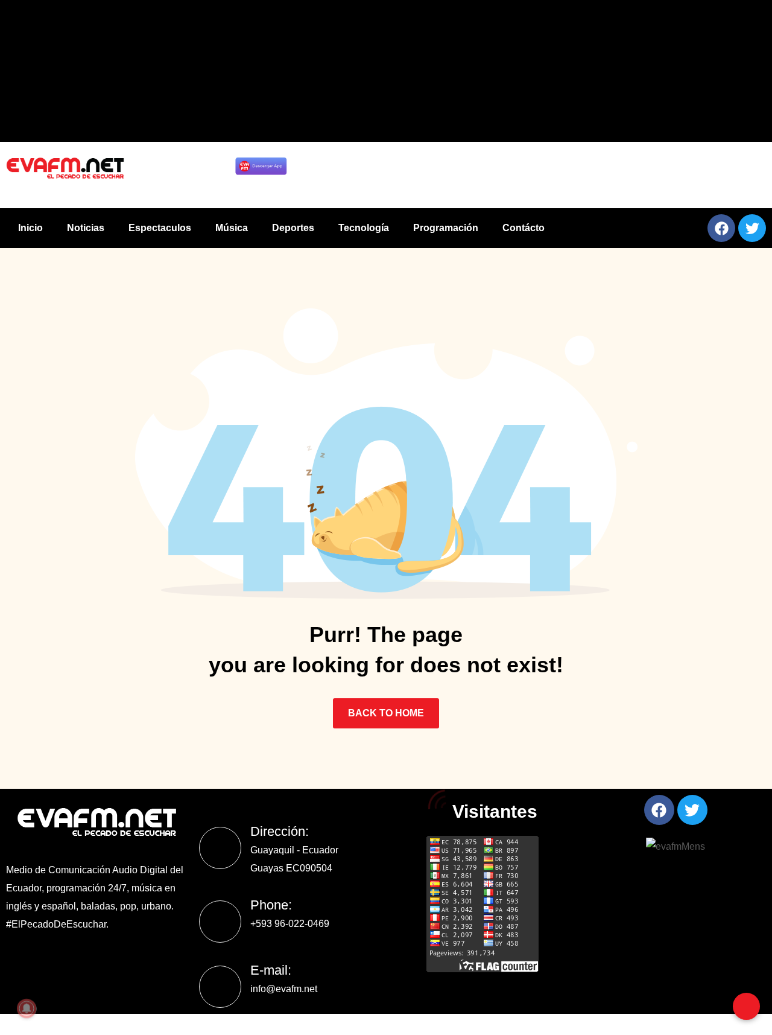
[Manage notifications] (26, 1008)
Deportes (293, 228)
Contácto (523, 228)
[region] (532, 175)
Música (231, 228)
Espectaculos (159, 228)
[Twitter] (752, 228)
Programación (445, 228)
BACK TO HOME (386, 713)
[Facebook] (721, 228)
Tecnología (363, 228)
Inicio (30, 228)
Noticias (85, 228)
